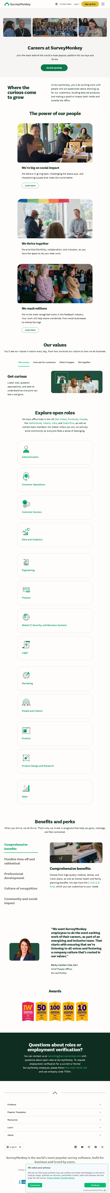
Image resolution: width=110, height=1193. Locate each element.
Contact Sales (65, 4)
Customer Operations (33, 484)
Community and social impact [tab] (20, 901)
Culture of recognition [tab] (20, 888)
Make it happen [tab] (67, 362)
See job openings (54, 68)
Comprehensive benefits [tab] (16, 846)
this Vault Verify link (76, 1067)
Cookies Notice (68, 1178)
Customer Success (32, 512)
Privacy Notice (53, 1178)
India (54, 423)
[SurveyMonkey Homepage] (17, 4)
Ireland (46, 423)
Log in (76, 4)
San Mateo (61, 419)
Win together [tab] (84, 362)
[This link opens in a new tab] (75, 1147)
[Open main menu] (103, 4)
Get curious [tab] (23, 362)
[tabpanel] (55, 384)
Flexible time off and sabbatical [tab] (19, 861)
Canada (83, 419)
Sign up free (90, 4)
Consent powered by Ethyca (93, 1190)
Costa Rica (68, 423)
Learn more (30, 185)
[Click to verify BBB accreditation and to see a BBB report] (23, 1183)
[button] (55, 1104)
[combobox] (13, 1147)
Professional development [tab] (14, 876)
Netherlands (35, 423)
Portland (72, 419)
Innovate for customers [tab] (44, 362)
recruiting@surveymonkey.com (64, 1056)
